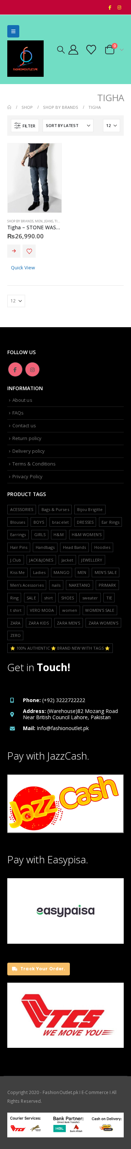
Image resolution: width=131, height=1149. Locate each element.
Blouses (17, 522)
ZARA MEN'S (68, 623)
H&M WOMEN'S (87, 534)
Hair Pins (19, 547)
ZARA (15, 623)
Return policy (26, 438)
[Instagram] (119, 7)
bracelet (60, 522)
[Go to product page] (34, 178)
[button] (13, 31)
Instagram (32, 369)
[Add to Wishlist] (29, 251)
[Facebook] (109, 7)
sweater (90, 598)
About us (22, 400)
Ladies (39, 572)
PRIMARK (107, 585)
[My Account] (73, 50)
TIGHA (60, 221)
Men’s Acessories (27, 585)
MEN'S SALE (106, 572)
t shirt (15, 610)
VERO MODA (42, 610)
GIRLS (39, 534)
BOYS (38, 522)
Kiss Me (17, 572)
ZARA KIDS (38, 623)
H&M (58, 534)
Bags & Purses (55, 509)
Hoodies (102, 547)
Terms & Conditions (34, 463)
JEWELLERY (91, 560)
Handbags (45, 547)
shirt (48, 598)
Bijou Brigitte (90, 509)
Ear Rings (110, 522)
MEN (39, 221)
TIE (109, 598)
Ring (14, 598)
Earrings (18, 534)
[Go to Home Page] (9, 107)
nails (56, 585)
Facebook (15, 369)
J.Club (15, 560)
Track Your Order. (42, 969)
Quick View (23, 267)
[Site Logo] (25, 58)
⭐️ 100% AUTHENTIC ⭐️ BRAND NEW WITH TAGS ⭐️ (60, 648)
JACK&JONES (41, 560)
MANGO (61, 572)
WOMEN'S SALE (99, 610)
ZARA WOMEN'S (103, 623)
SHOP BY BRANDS (20, 221)
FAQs (18, 412)
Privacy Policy (27, 476)
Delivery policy (28, 451)
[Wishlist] (91, 50)
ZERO (15, 635)
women (69, 610)
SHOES (67, 598)
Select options (13, 251)
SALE (31, 598)
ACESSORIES (21, 509)
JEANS (48, 221)
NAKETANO (80, 585)
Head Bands (74, 547)
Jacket (67, 560)
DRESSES (85, 522)
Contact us (24, 425)
